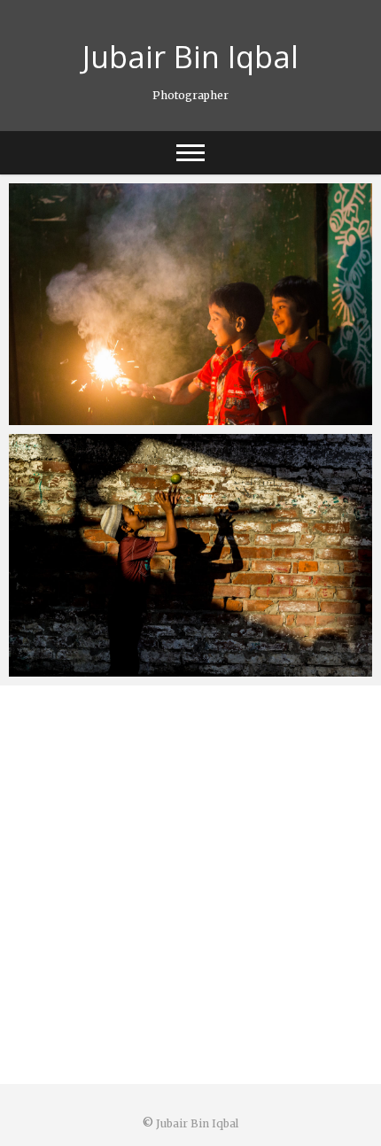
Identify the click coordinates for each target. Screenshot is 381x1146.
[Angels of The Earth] (190, 555)
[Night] (190, 304)
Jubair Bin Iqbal (190, 56)
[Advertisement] (190, 884)
